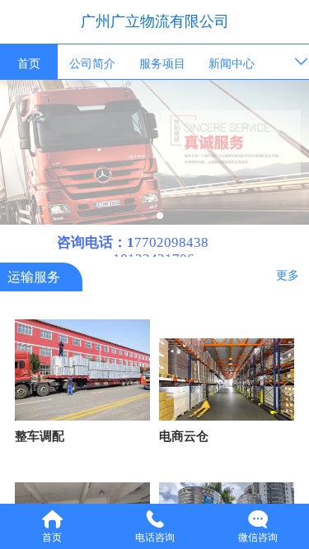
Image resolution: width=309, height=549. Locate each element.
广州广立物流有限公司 (155, 21)
